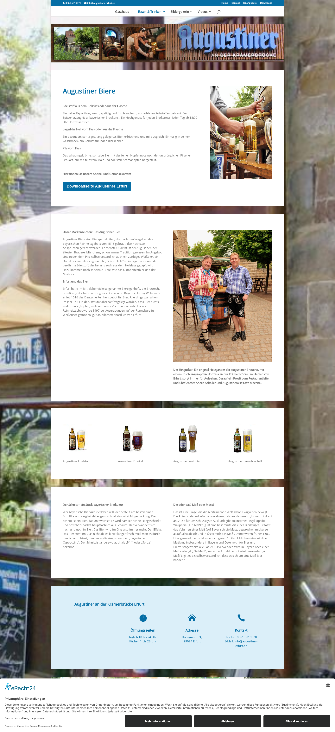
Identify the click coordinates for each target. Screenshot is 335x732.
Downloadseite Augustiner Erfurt (97, 186)
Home (224, 3)
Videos (203, 12)
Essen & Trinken (149, 12)
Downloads (266, 3)
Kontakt (235, 3)
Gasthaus (122, 12)
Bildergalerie (179, 12)
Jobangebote (250, 3)
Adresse (192, 630)
